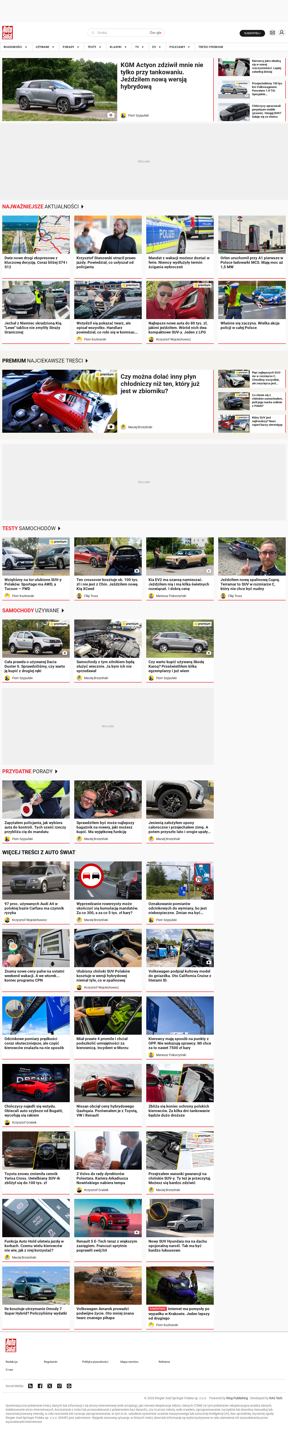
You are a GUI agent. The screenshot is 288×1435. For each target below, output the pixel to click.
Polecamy (177, 47)
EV (154, 47)
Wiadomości (13, 47)
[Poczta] (272, 33)
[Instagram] (59, 1386)
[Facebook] (40, 1386)
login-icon (282, 33)
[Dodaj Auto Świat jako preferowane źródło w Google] (69, 1386)
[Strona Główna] (7, 32)
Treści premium (210, 47)
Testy (92, 47)
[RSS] (30, 1386)
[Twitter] (50, 1386)
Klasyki (116, 47)
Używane (42, 47)
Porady (68, 47)
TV (137, 47)
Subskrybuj (252, 33)
